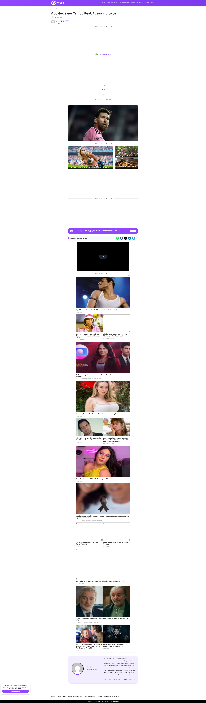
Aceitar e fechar (15, 691)
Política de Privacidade (111, 696)
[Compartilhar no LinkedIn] (129, 238)
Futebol (140, 3)
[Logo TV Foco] (57, 2)
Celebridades (125, 3)
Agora (133, 3)
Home (103, 3)
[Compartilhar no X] (125, 238)
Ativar (133, 231)
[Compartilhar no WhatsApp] (117, 238)
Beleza (147, 3)
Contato (99, 696)
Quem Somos (61, 696)
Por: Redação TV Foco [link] (62, 20)
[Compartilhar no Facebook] (121, 238)
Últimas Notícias (112, 3)
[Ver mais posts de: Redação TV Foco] (53, 22)
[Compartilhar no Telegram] (133, 238)
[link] (77, 668)
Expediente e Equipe (75, 696)
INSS (152, 3)
